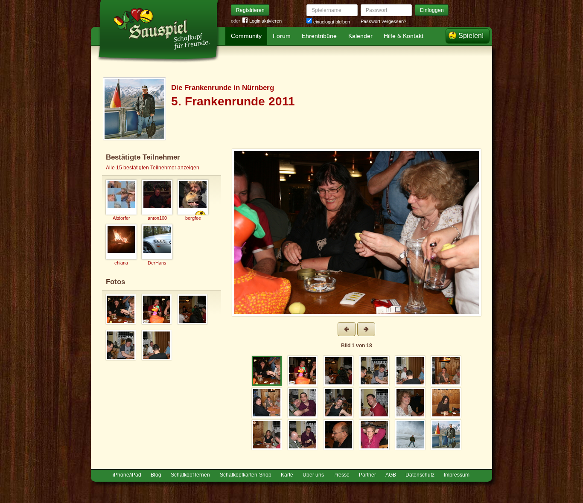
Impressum (456, 475)
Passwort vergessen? (383, 21)
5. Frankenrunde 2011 (233, 101)
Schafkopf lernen (190, 475)
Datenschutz (419, 475)
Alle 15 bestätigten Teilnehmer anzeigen (152, 168)
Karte (287, 475)
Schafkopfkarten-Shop (245, 475)
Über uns (313, 475)
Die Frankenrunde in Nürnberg (222, 88)
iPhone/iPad (127, 475)
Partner (367, 475)
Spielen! (471, 35)
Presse (341, 475)
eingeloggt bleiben (331, 21)
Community (246, 35)
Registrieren (250, 10)
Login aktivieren (265, 20)
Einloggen (432, 10)
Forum (282, 35)
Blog (156, 475)
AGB (390, 475)
